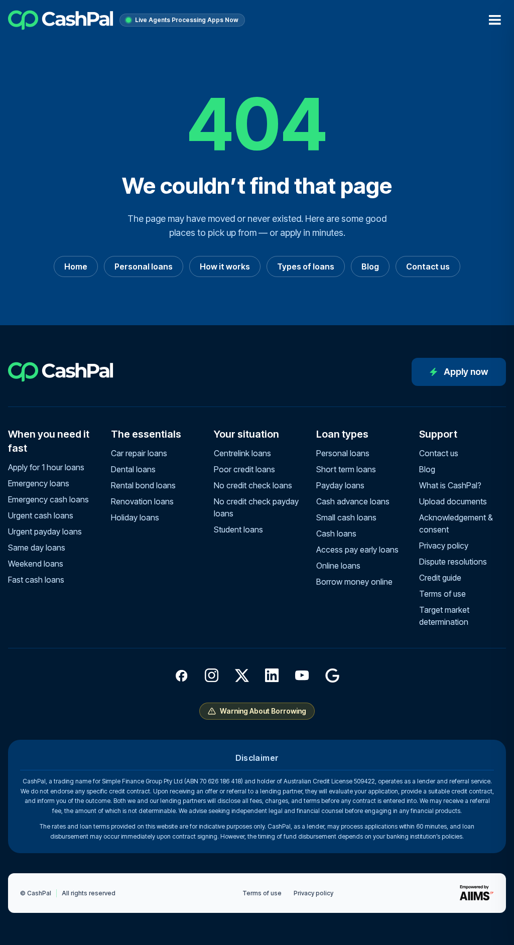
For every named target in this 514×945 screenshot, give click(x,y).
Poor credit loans (244, 469)
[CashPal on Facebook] (182, 675)
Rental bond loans (143, 485)
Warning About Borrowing (263, 711)
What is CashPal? (450, 485)
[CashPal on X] (242, 675)
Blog (370, 266)
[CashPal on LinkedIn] (272, 675)
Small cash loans (346, 517)
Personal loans (143, 266)
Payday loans (340, 485)
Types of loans (305, 266)
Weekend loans (35, 564)
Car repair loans (139, 453)
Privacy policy (443, 546)
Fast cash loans (36, 580)
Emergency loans (38, 483)
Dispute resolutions (453, 562)
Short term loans (346, 469)
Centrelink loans (242, 453)
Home (75, 266)
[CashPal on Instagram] (212, 675)
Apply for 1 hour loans (46, 467)
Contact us (428, 266)
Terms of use (442, 594)
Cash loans (336, 533)
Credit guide (440, 578)
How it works (225, 266)
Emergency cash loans (48, 499)
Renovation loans (142, 501)
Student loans (238, 529)
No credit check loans (253, 485)
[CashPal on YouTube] (302, 675)
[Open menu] (495, 20)
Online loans (338, 566)
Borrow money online (354, 582)
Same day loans (36, 548)
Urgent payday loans (45, 531)
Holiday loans (135, 517)
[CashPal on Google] (332, 675)
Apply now (466, 371)
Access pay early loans (357, 550)
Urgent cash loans (40, 515)
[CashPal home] (60, 20)
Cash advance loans (353, 501)
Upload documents (453, 501)
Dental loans (133, 469)
